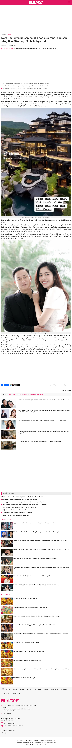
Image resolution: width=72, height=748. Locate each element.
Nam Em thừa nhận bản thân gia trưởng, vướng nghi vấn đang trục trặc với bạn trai (25, 86)
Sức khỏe (38, 689)
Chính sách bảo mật (41, 744)
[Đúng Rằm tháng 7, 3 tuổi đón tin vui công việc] (7, 663)
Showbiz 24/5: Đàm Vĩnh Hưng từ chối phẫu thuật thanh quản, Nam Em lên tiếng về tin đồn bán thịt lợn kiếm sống (44, 411)
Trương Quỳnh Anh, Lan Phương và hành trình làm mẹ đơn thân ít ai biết (23, 502)
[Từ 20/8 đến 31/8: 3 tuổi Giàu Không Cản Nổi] (7, 645)
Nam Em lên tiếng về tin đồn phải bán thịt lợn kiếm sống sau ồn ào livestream (42, 421)
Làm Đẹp (29, 689)
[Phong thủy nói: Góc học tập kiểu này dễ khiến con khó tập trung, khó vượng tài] (7, 619)
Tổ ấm (15, 689)
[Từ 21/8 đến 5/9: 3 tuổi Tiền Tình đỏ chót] (7, 601)
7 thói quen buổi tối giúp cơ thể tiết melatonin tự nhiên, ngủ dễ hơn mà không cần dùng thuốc (43, 432)
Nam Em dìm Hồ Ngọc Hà (36, 394)
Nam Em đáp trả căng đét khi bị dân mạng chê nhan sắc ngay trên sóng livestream (24, 88)
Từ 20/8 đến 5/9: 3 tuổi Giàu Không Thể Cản (26, 678)
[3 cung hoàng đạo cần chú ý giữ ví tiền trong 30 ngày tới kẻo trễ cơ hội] (7, 628)
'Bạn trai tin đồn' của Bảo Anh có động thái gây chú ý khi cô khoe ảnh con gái (36, 532)
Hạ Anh (69, 390)
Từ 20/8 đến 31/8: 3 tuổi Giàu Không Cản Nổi (26, 642)
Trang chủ (3, 34)
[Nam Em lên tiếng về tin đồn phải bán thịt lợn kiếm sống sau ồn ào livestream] (8, 424)
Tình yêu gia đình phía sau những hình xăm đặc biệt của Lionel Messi (22, 496)
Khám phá (6, 693)
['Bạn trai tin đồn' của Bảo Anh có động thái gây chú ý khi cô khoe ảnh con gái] (7, 534)
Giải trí (10, 34)
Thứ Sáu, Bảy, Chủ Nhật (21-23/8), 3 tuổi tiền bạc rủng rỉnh (30, 607)
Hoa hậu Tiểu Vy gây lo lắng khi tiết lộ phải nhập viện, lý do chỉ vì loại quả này (36, 584)
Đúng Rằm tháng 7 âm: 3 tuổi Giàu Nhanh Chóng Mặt (28, 651)
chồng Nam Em (12, 394)
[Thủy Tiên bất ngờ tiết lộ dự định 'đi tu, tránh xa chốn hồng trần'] (7, 579)
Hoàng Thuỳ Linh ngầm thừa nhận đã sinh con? (16, 515)
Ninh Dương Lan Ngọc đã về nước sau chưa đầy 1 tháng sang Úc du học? (35, 558)
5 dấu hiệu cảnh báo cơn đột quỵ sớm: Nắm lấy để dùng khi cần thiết (39, 442)
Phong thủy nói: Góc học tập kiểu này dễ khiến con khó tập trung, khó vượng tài (36, 616)
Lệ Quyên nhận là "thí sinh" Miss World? (14, 510)
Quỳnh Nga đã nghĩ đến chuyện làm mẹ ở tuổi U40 (17, 512)
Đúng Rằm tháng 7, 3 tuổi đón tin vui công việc (27, 660)
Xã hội (8, 689)
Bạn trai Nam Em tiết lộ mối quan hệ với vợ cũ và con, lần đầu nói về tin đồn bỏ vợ (43, 400)
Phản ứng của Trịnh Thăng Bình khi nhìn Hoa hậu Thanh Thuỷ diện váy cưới (24, 504)
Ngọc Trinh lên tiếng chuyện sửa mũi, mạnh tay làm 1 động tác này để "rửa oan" (36, 523)
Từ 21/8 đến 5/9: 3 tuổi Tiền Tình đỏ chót (25, 598)
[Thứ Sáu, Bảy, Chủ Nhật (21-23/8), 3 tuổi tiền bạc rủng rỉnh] (7, 610)
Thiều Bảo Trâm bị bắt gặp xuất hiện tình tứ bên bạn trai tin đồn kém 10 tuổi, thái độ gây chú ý (40, 540)
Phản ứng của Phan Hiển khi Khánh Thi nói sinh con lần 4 (19, 507)
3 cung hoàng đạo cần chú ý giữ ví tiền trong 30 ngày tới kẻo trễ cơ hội (34, 625)
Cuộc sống (64, 689)
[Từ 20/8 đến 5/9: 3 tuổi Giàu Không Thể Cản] (7, 680)
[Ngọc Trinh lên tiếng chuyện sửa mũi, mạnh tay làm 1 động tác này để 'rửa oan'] (7, 526)
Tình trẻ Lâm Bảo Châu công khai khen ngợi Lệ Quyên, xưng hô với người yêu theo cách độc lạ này (41, 568)
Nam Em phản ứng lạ (23, 394)
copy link (68, 385)
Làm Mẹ (22, 689)
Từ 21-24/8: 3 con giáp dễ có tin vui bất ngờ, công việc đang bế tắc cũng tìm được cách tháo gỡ (41, 669)
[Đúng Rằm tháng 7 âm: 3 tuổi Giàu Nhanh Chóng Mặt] (7, 654)
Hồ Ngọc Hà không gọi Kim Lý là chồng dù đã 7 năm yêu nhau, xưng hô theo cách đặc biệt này (41, 549)
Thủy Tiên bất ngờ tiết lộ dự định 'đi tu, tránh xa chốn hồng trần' (32, 576)
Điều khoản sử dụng (31, 744)
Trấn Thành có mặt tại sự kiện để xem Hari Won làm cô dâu (19, 499)
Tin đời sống (16, 693)
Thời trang (54, 689)
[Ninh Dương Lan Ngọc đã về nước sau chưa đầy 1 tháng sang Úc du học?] (7, 561)
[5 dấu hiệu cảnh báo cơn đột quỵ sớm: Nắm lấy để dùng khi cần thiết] (8, 445)
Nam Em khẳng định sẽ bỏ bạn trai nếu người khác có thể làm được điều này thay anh (25, 83)
